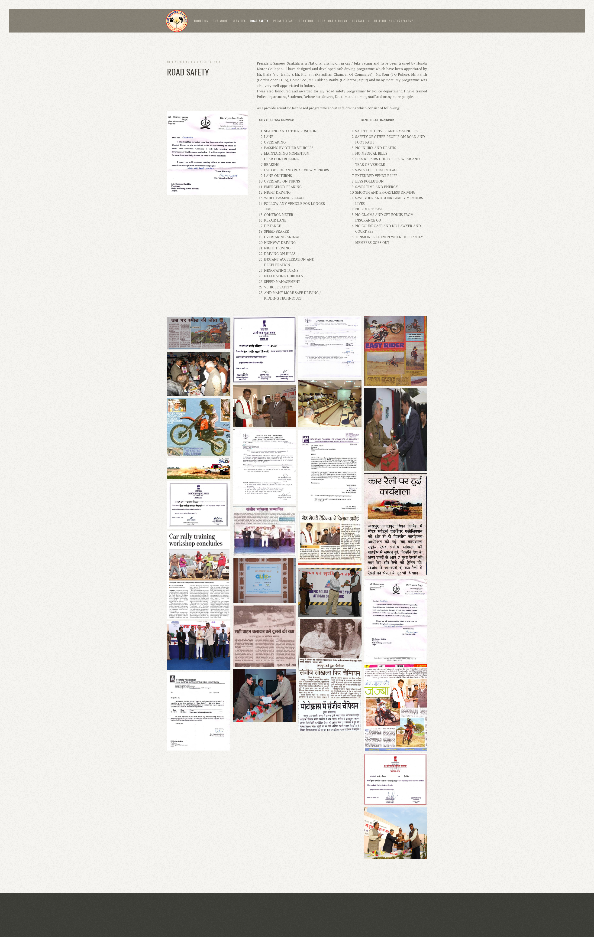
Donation (306, 21)
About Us (201, 21)
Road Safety (259, 21)
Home (185, 21)
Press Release (283, 21)
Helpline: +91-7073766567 (393, 21)
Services (239, 21)
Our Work (220, 21)
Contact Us (360, 21)
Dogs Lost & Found (332, 21)
